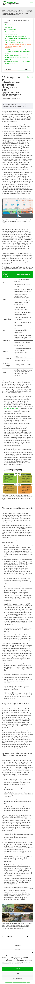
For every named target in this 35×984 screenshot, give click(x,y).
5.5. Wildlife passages (11, 34)
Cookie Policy (8, 982)
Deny (17, 973)
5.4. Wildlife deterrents (11, 31)
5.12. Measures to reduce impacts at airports (17, 61)
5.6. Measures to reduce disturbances (15, 36)
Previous (9, 69)
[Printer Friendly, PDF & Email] (30, 77)
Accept (17, 968)
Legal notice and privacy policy (21, 982)
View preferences (17, 978)
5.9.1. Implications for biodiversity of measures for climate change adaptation (19, 50)
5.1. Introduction (9, 25)
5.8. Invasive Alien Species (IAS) (14, 42)
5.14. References (10, 63)
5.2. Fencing (8, 27)
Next (27, 69)
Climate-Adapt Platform (12, 408)
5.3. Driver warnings (10, 29)
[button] (32, 952)
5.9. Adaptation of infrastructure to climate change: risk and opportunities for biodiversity (18, 46)
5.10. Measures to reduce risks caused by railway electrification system (16, 54)
